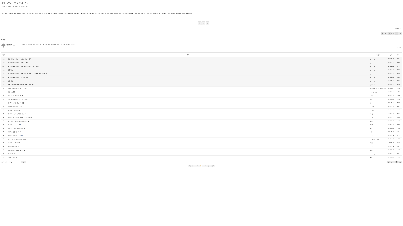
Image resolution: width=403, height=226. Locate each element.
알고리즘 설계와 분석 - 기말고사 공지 (18, 63)
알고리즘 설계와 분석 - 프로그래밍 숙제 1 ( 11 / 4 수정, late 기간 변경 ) (27, 73)
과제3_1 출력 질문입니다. (15, 103)
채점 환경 (10, 92)
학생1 (372, 114)
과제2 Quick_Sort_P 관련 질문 (16, 114)
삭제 (392, 33)
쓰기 (392, 162)
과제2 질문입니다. (13, 125)
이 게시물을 (397, 29)
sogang (372, 154)
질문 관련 (10, 70)
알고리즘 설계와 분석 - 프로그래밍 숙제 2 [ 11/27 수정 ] (23, 66)
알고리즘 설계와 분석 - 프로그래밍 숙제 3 (19, 59)
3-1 (371, 103)
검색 (24, 162)
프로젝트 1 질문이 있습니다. (15, 128)
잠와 (371, 96)
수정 (385, 33)
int (371, 157)
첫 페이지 (192, 166)
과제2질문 (10, 154)
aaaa (371, 121)
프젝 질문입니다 (12, 146)
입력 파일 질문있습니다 (14, 95)
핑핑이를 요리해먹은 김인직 (378, 88)
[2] (20, 135)
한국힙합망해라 (374, 139)
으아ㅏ (372, 106)
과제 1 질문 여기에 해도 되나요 (16, 139)
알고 (371, 125)
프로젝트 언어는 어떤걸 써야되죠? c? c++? (19, 117)
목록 (399, 33)
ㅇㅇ (371, 117)
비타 (371, 143)
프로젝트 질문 (11, 157)
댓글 (399, 47)
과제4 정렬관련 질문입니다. (14, 2)
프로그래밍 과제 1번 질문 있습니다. (17, 99)
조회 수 (398, 55)
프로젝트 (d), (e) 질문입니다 (15, 150)
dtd (371, 128)
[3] (28, 99)
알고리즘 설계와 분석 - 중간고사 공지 (18, 77)
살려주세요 (373, 92)
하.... (371, 99)
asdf (371, 150)
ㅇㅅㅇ (372, 135)
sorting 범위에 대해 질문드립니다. (17, 121)
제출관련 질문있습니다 (14, 106)
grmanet (9, 44)
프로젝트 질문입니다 (13, 135)
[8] (19, 110)
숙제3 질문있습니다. (13, 143)
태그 (399, 162)
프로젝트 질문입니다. (14, 132)
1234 (371, 132)
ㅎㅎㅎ (372, 110)
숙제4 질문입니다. (13, 110)
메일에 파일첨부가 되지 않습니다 (17, 88)
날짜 (391, 55)
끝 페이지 (210, 166)
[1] (27, 88)
